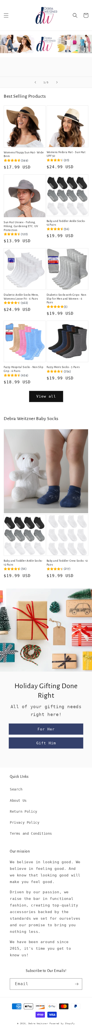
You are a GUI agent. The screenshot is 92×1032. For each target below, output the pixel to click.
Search (16, 789)
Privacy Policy (24, 822)
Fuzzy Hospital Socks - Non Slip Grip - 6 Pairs (23, 369)
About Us (18, 800)
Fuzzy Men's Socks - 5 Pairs (63, 367)
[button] (6, 15)
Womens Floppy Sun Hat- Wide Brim (24, 154)
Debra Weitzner (38, 1023)
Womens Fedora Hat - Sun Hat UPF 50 (66, 154)
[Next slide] (57, 82)
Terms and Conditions (31, 833)
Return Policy (23, 811)
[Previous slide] (35, 82)
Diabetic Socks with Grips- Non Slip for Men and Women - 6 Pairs (66, 298)
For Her (46, 729)
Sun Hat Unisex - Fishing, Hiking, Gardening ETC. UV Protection (21, 226)
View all (46, 396)
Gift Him (46, 743)
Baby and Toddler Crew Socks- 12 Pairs (67, 562)
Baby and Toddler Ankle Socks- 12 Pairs (66, 223)
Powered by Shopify (62, 1023)
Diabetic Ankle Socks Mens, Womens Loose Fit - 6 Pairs (21, 296)
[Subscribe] (76, 984)
